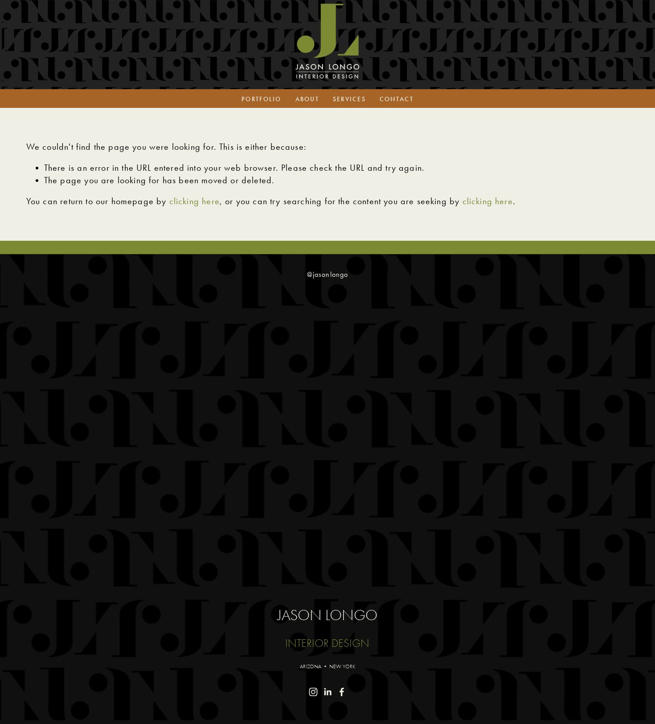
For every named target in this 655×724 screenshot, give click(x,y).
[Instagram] (313, 691)
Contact (396, 99)
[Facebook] (341, 691)
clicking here (194, 201)
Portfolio (262, 99)
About (307, 99)
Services (349, 99)
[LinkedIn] (327, 691)
